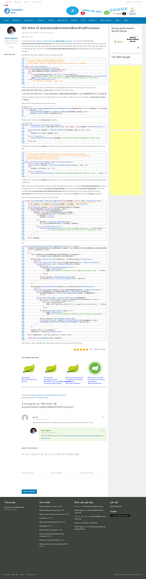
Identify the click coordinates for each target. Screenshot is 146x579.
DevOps (74, 20)
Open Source (62, 20)
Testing (50, 20)
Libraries (40, 20)
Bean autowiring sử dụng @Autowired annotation (49, 395)
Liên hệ (26, 2)
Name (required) (27, 473)
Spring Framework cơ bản (47, 506)
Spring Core (50, 33)
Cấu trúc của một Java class (38, 398)
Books (126, 20)
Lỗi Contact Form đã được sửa (14, 507)
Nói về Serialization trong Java (49, 510)
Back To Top (138, 574)
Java (6, 20)
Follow (11, 47)
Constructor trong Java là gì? (48, 540)
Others (117, 20)
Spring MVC (43, 526)
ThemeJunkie (130, 574)
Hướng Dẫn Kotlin (116, 506)
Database (92, 20)
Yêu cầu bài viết (36, 2)
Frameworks (28, 20)
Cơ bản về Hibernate (90, 523)
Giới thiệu (8, 2)
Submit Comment (29, 491)
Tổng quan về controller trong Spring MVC (53, 544)
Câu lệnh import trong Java (48, 530)
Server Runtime (105, 20)
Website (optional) (86, 473)
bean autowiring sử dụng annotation (55, 41)
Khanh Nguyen (79, 510)
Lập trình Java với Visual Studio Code (51, 514)
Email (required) (56, 473)
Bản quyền (18, 2)
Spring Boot (43, 518)
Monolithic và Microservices (94, 506)
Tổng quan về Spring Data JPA (49, 522)
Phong (77, 523)
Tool (82, 20)
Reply (102, 417)
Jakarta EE (16, 20)
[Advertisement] (126, 97)
